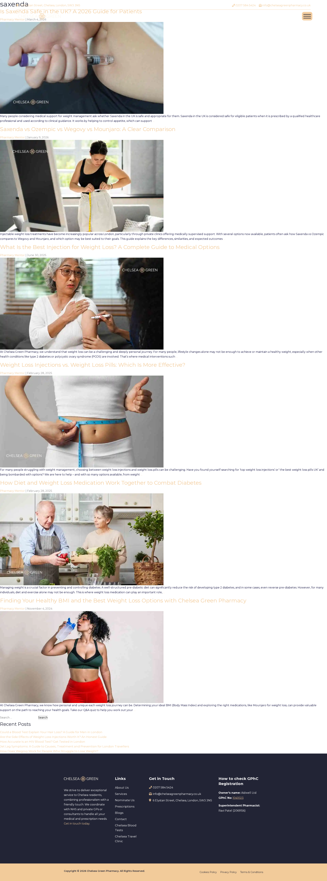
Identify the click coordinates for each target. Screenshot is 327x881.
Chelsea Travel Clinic (126, 839)
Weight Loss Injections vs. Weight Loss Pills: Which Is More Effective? (92, 364)
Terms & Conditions (251, 872)
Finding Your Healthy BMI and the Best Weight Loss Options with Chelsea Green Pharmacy (123, 600)
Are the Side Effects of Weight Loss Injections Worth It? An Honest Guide (53, 737)
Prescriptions (125, 806)
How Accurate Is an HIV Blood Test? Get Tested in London (42, 741)
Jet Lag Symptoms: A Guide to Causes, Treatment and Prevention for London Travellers (64, 746)
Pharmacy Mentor (12, 137)
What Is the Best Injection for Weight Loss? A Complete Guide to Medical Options (110, 247)
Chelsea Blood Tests (125, 828)
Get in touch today (76, 823)
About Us (122, 787)
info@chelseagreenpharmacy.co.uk (286, 5)
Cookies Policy (208, 872)
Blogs (119, 812)
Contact (121, 819)
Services (121, 794)
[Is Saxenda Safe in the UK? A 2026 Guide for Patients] (82, 67)
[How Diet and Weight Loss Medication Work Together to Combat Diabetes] (82, 539)
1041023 (238, 797)
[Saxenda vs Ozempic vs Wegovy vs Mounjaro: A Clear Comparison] (82, 185)
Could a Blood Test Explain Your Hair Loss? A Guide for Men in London (51, 732)
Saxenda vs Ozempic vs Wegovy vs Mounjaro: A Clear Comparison (87, 129)
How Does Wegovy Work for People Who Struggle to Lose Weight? (49, 751)
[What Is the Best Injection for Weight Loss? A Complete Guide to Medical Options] (82, 303)
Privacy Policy (228, 872)
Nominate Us (125, 800)
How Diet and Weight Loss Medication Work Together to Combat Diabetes (100, 482)
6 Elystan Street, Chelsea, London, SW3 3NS (50, 5)
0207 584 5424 (245, 5)
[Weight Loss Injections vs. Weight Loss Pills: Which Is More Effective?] (82, 421)
